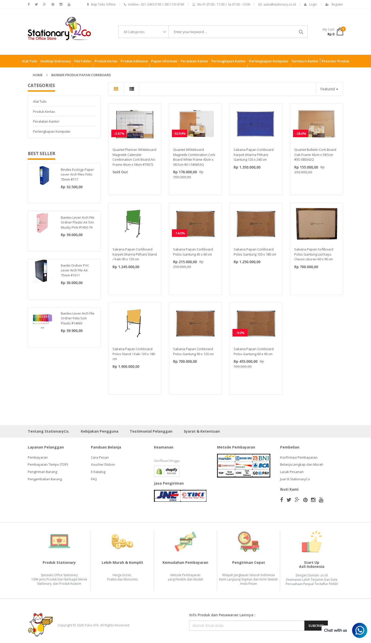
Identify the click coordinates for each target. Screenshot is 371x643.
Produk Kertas (44, 111)
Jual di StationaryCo (295, 479)
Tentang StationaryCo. (48, 431)
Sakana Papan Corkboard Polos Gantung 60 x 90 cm (254, 351)
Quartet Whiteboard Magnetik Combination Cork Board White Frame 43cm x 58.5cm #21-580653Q (194, 157)
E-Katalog (98, 471)
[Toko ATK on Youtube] (69, 4)
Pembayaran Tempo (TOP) (48, 464)
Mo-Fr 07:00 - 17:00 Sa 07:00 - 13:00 (223, 4)
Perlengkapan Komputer (52, 131)
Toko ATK (92, 625)
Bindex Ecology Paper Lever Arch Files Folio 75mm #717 (77, 174)
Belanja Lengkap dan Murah (301, 464)
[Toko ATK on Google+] (44, 4)
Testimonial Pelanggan (151, 431)
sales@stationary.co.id (279, 4)
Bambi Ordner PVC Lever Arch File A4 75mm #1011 (75, 270)
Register (337, 4)
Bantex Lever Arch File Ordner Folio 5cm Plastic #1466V (77, 318)
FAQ (94, 479)
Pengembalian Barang (45, 479)
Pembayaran (38, 457)
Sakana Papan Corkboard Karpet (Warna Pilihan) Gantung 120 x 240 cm (254, 154)
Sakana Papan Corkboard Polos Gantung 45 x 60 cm (193, 252)
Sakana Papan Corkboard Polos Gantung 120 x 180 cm (255, 252)
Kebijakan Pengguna (99, 431)
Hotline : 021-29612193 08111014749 (156, 4)
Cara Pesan (100, 457)
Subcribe (316, 625)
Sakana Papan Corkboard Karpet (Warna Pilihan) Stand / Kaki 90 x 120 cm (135, 254)
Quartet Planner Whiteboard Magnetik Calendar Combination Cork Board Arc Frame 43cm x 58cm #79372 (134, 157)
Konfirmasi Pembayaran (298, 457)
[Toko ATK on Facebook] (29, 4)
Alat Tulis (40, 101)
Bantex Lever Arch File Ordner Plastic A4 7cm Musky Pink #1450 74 (77, 222)
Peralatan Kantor (46, 121)
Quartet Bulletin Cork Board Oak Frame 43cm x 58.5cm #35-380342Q (315, 154)
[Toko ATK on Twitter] (36, 4)
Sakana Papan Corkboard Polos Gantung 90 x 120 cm (193, 351)
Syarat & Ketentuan (202, 431)
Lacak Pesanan (292, 471)
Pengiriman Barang (42, 471)
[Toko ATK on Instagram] (61, 4)
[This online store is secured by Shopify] (167, 470)
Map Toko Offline (103, 4)
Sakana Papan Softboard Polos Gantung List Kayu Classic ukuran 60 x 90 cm (313, 254)
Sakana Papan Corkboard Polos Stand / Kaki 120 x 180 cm (134, 354)
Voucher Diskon (103, 464)
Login (313, 4)
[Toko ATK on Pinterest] (52, 4)
